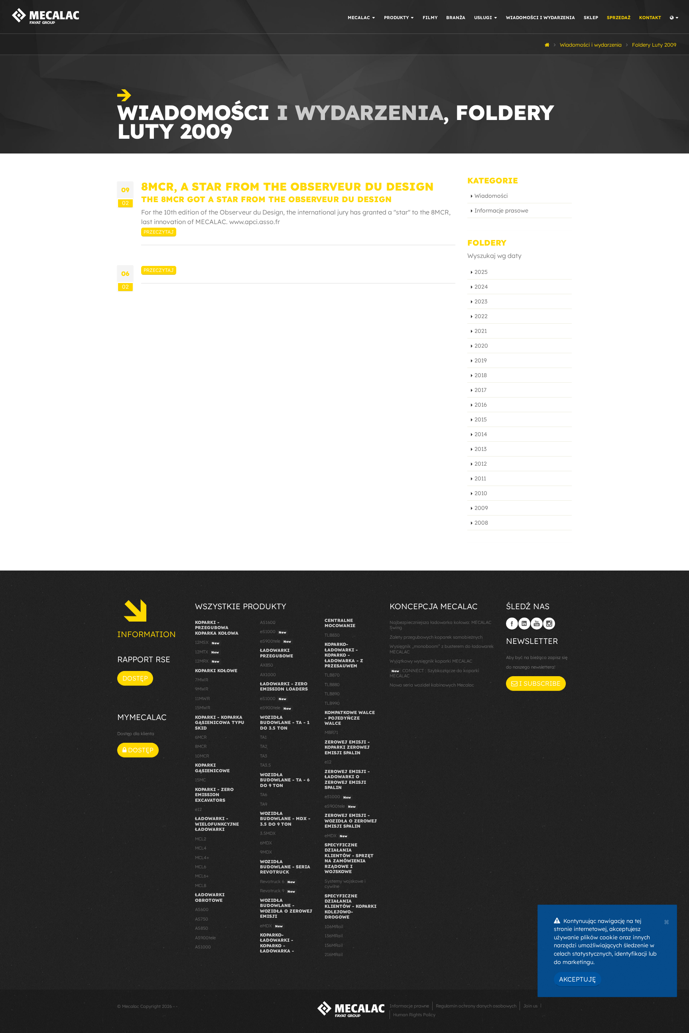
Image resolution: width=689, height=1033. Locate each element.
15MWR (202, 707)
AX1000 (268, 674)
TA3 (263, 756)
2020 (481, 345)
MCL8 (200, 885)
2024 (481, 286)
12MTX (207, 652)
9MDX (266, 852)
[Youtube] (537, 624)
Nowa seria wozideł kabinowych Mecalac (432, 685)
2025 (481, 271)
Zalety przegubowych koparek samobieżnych (436, 637)
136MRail (334, 936)
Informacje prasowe (501, 210)
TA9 (263, 804)
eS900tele (275, 641)
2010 (480, 493)
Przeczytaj (159, 232)
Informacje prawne (409, 1006)
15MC (200, 780)
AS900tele (205, 938)
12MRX (207, 661)
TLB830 (332, 635)
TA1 (263, 737)
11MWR (202, 698)
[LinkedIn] (524, 624)
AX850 (266, 665)
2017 (480, 390)
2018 (480, 375)
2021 (480, 330)
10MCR (202, 756)
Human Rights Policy (414, 1014)
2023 (480, 301)
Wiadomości (491, 195)
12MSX (207, 642)
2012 (480, 463)
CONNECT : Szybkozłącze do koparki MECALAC (434, 673)
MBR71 (331, 732)
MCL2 (200, 839)
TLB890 (332, 694)
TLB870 (332, 675)
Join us (530, 1006)
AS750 (201, 919)
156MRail (334, 945)
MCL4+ (202, 857)
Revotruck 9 (277, 890)
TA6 (263, 794)
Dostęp (135, 678)
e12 (198, 809)
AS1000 (203, 947)
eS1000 (273, 631)
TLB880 (332, 684)
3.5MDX (268, 833)
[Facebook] (512, 624)
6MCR (201, 737)
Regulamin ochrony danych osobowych (476, 1006)
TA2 (263, 746)
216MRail (334, 954)
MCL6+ (202, 876)
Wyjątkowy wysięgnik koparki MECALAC (431, 661)
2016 (480, 404)
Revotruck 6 (277, 881)
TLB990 (332, 703)
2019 (480, 360)
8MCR (201, 746)
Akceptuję (577, 979)
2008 (481, 522)
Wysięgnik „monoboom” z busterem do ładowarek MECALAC (442, 648)
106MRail (334, 926)
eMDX (271, 926)
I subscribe (539, 683)
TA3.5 (265, 765)
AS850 (201, 928)
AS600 (202, 909)
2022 (481, 316)
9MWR (201, 689)
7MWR (201, 680)
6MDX (266, 843)
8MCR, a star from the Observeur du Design (287, 186)
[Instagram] (549, 624)
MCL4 (201, 848)
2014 (480, 434)
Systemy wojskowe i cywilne (345, 883)
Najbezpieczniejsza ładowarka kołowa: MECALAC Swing (440, 625)
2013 (480, 449)
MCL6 (200, 867)
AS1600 (268, 622)
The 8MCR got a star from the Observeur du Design (266, 199)
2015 (480, 419)
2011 (480, 478)
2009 (481, 508)
